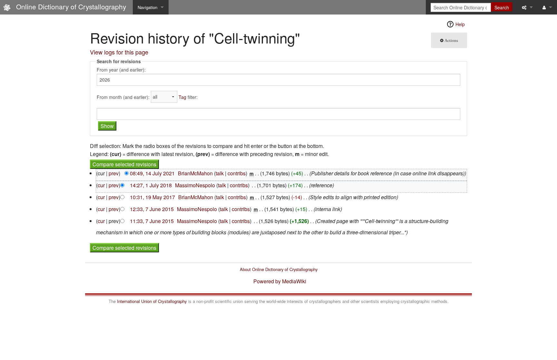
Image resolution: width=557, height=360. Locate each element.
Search (501, 7)
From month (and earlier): (123, 96)
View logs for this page (119, 52)
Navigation (147, 7)
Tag (182, 96)
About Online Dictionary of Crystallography (279, 269)
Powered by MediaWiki (279, 281)
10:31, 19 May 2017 (152, 197)
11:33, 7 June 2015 (152, 221)
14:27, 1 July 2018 (151, 185)
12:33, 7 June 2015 (152, 209)
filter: (188, 96)
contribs (237, 173)
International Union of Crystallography (152, 301)
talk (220, 173)
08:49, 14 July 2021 (152, 173)
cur (101, 185)
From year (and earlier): (121, 69)
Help (460, 24)
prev (114, 173)
